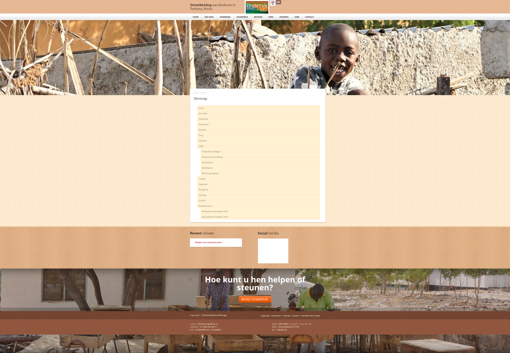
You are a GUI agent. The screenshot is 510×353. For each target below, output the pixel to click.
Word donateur (254, 299)
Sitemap (204, 92)
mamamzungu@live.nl (207, 324)
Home (196, 92)
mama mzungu (257, 7)
